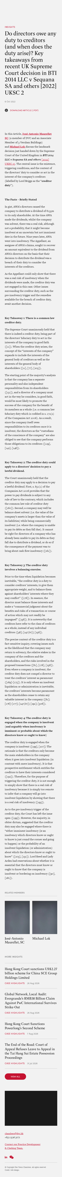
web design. (15, 1170)
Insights (10, 26)
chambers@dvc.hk (14, 1133)
